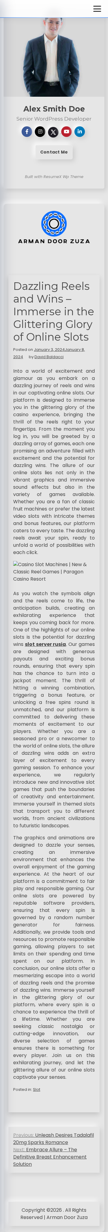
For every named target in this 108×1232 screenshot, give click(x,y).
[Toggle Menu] (97, 9)
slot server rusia (45, 644)
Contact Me (54, 152)
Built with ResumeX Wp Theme (54, 176)
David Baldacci (49, 357)
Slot (36, 1089)
